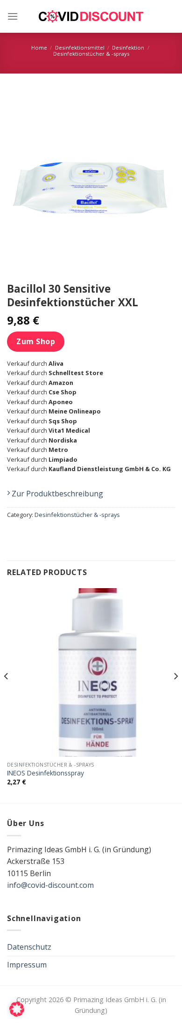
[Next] (175, 695)
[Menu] (12, 16)
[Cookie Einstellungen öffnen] (16, 1014)
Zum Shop (35, 341)
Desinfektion (128, 47)
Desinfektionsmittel (80, 47)
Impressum (27, 965)
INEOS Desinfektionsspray (45, 773)
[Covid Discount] (91, 16)
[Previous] (6, 695)
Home (39, 47)
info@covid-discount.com (50, 885)
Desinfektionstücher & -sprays (91, 53)
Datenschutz (29, 947)
